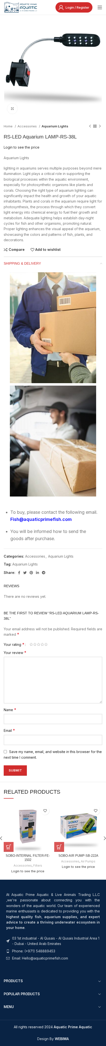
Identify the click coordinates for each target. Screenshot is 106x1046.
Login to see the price (21, 147)
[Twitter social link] (25, 572)
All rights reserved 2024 (53, 1027)
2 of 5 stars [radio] (35, 644)
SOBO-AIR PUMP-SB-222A (78, 855)
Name (10, 709)
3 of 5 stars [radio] (38, 644)
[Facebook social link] (19, 572)
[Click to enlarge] (12, 109)
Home (9, 126)
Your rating (14, 644)
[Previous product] (90, 126)
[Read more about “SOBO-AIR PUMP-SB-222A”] (59, 847)
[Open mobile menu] (100, 7)
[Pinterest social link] (31, 572)
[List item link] (53, 941)
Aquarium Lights (55, 126)
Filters (37, 865)
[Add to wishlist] (45, 810)
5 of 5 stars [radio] (46, 644)
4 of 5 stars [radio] (42, 644)
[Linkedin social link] (37, 572)
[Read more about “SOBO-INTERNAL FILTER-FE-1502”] (9, 847)
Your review (15, 652)
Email (9, 730)
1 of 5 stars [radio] (31, 644)
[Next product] (99, 126)
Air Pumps (88, 861)
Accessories (28, 126)
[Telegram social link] (43, 572)
